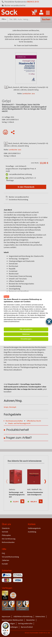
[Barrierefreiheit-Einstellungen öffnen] (49, 321)
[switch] (5, 633)
